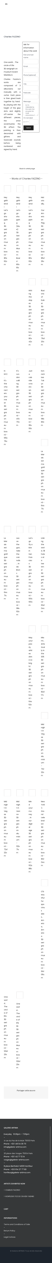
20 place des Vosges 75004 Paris (18, 1153)
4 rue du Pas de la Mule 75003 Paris (19, 1140)
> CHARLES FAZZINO (12, 1190)
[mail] (50, 4)
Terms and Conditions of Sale (17, 1224)
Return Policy (9, 1230)
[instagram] (42, 4)
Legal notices (9, 1237)
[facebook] (38, 4)
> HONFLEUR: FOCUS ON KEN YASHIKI (19, 1196)
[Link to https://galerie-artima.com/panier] (24, 4)
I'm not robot (28, 118)
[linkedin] (46, 4)
